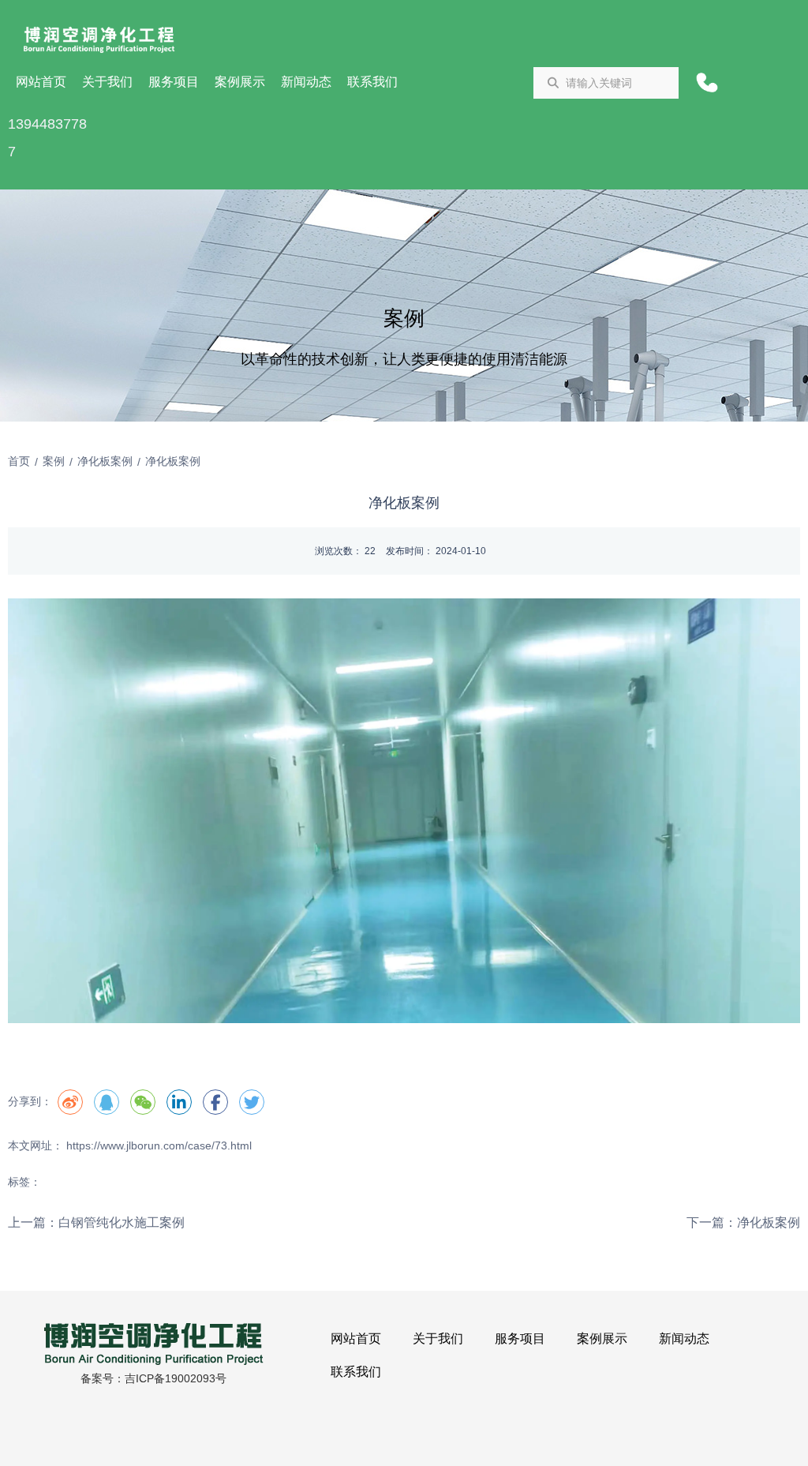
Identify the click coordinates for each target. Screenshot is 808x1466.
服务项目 (173, 81)
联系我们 (372, 81)
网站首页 (41, 81)
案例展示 (240, 81)
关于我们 (107, 81)
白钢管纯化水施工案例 (121, 1222)
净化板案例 (105, 461)
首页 (20, 461)
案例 (54, 461)
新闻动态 (306, 81)
